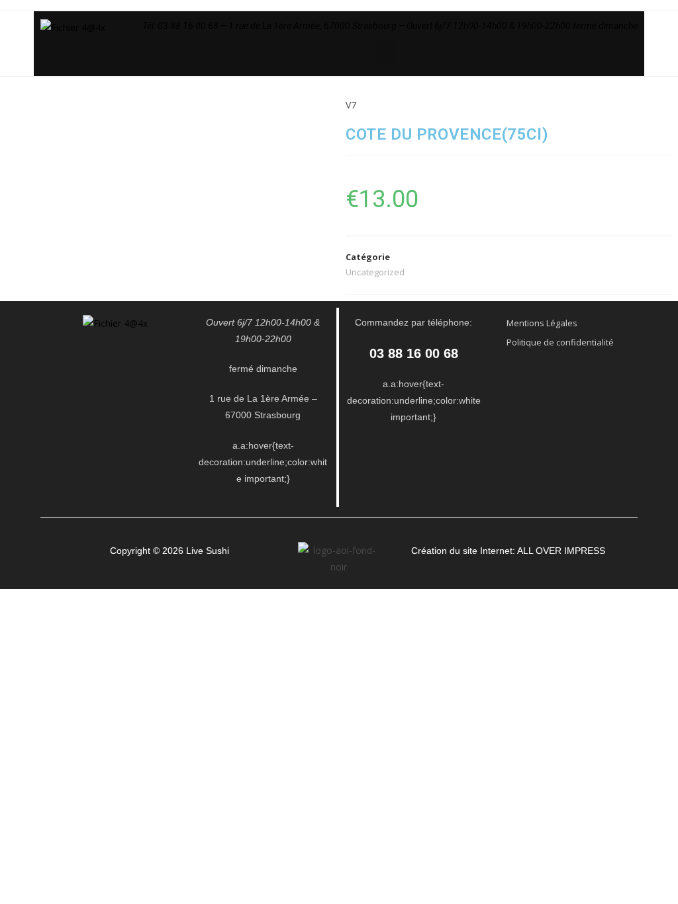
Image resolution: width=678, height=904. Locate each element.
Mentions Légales (542, 323)
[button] (384, 52)
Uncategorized (375, 272)
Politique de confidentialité (560, 342)
